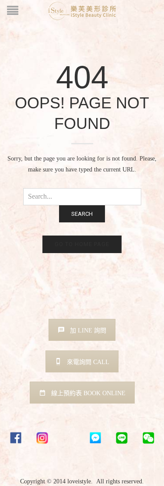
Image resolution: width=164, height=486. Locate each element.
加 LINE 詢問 (88, 330)
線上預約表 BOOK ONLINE (88, 393)
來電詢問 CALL (88, 362)
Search (82, 214)
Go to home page (82, 244)
